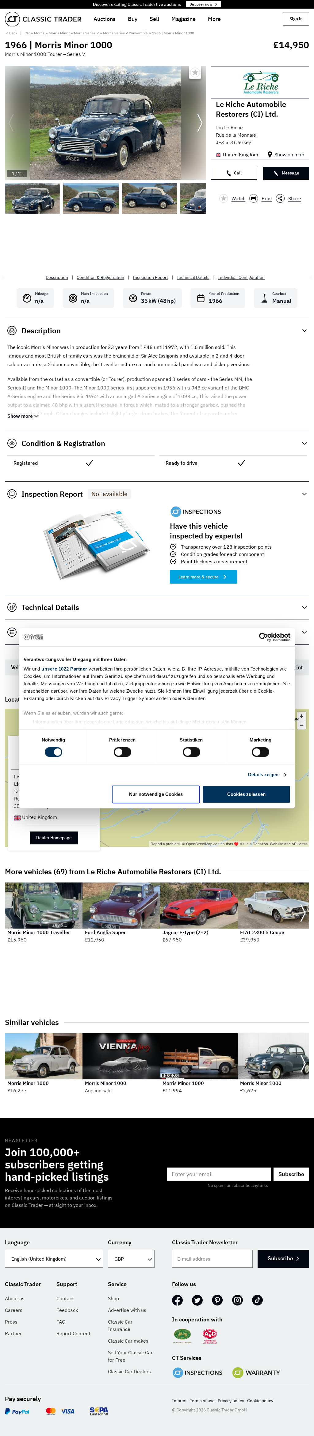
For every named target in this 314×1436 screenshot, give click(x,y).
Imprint (179, 1400)
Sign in (296, 19)
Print (267, 198)
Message (290, 173)
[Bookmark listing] (195, 72)
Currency (119, 1242)
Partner (13, 1333)
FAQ (60, 1322)
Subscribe (291, 1174)
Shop (113, 1298)
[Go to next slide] (200, 123)
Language (17, 1242)
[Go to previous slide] (11, 123)
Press (11, 1322)
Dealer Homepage (54, 837)
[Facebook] (177, 1300)
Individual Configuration (241, 277)
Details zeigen (263, 774)
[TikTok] (257, 1300)
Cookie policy (260, 1400)
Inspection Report (150, 277)
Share (294, 198)
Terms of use (202, 1400)
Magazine (183, 18)
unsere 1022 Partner (64, 668)
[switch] (122, 752)
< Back (11, 33)
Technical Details (193, 277)
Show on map (289, 154)
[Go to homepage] (43, 19)
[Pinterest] (217, 1300)
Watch (239, 198)
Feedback (67, 1310)
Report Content (73, 1333)
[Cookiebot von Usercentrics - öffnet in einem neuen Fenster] (263, 637)
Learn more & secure (198, 577)
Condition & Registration (100, 277)
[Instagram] (237, 1300)
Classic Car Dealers (129, 1371)
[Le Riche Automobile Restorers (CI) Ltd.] (260, 82)
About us (15, 1298)
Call (238, 173)
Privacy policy (231, 1400)
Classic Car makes (128, 1341)
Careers (13, 1310)
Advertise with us (127, 1310)
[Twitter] (197, 1300)
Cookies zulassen (246, 794)
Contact (65, 1298)
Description (57, 277)
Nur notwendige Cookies (156, 794)
